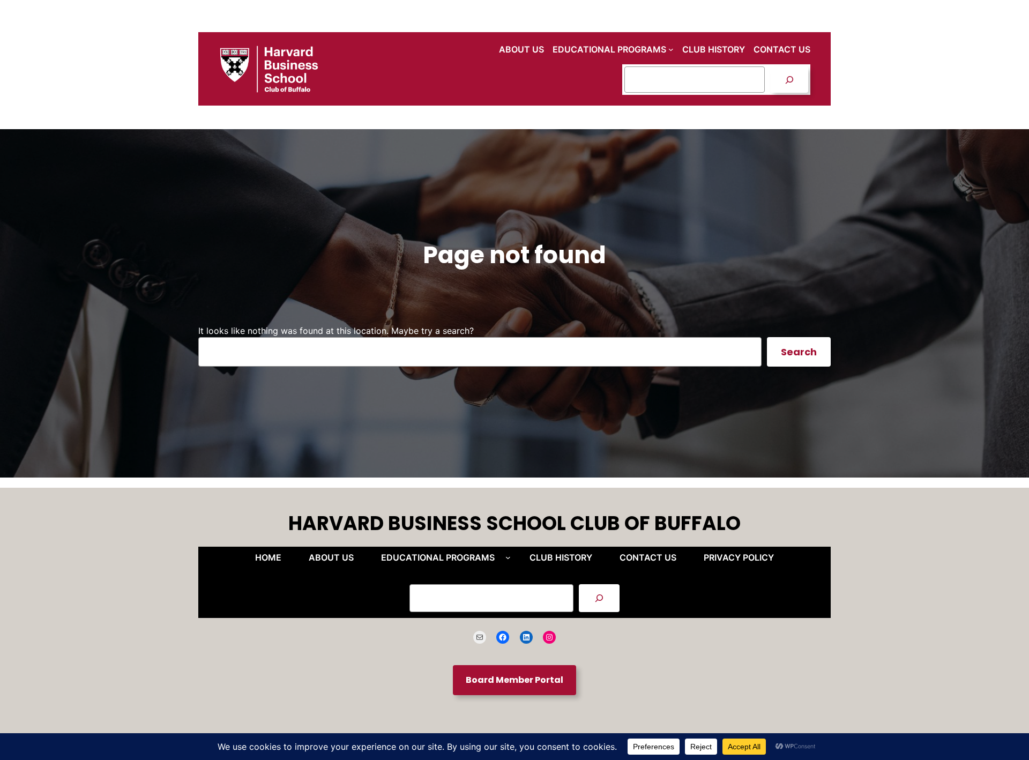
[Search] (789, 79)
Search (799, 352)
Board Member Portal (514, 680)
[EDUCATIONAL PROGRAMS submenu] (671, 49)
